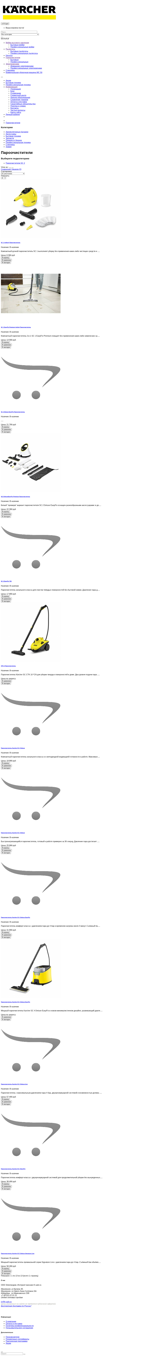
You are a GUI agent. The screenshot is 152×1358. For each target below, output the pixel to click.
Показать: (5, 176)
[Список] (12, 167)
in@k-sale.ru (6, 1302)
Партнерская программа (16, 1341)
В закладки (6, 262)
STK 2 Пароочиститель (8, 666)
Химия (9, 147)
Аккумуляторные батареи (17, 132)
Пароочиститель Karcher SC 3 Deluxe (13, 832)
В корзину (5, 257)
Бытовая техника (13, 136)
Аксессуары (11, 134)
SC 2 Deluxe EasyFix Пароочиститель (13, 412)
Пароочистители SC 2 (15, 163)
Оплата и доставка (14, 1324)
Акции (8, 1343)
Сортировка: (6, 171)
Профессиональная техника (18, 142)
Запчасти (10, 138)
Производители (12, 1337)
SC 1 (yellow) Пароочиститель (10, 242)
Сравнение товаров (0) (11, 169)
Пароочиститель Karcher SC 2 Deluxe (13, 748)
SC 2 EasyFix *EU (6, 581)
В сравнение (6, 260)
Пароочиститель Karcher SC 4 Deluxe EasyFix (15, 917)
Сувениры (10, 145)
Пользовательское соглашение (19, 1328)
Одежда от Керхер (14, 140)
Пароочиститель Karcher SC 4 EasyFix (13, 1169)
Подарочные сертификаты (17, 1339)
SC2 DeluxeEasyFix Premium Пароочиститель (15, 496)
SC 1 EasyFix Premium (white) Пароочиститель (16, 327)
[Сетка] (10, 167)
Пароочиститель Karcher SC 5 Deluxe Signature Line (17, 1253)
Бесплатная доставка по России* (16, 1306)
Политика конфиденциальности (20, 1326)
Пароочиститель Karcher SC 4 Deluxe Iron (14, 1084)
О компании (11, 1321)
